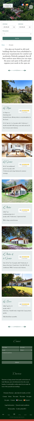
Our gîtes (28, 396)
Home (3, 45)
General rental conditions (22, 405)
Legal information (9, 405)
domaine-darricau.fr (19, 417)
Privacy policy (11, 409)
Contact (5, 396)
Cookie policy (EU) (21, 409)
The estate (15, 396)
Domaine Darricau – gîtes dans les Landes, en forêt (17, 393)
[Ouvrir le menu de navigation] (31, 7)
